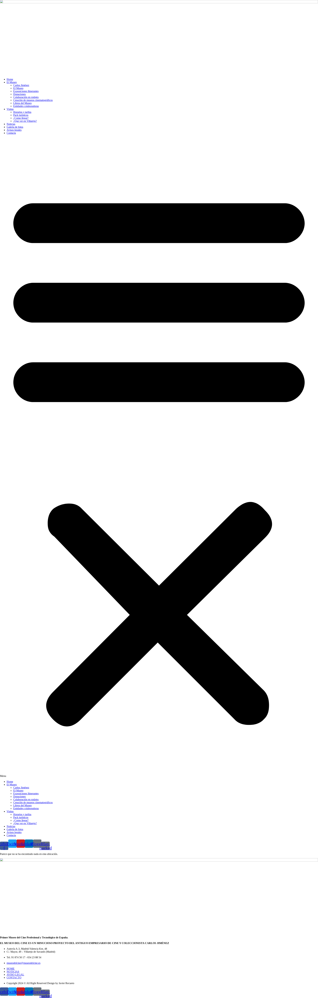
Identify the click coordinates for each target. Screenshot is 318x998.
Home (10, 79)
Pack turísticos (20, 115)
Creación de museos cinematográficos (33, 100)
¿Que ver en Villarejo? (25, 121)
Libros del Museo (22, 103)
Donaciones (19, 94)
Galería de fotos (15, 127)
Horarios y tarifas (22, 112)
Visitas (10, 109)
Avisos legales (14, 130)
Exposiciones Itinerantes (26, 91)
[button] (159, 457)
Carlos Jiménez (21, 85)
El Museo (12, 82)
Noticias (11, 124)
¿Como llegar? (20, 118)
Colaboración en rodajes (26, 97)
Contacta (11, 133)
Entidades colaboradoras (26, 106)
